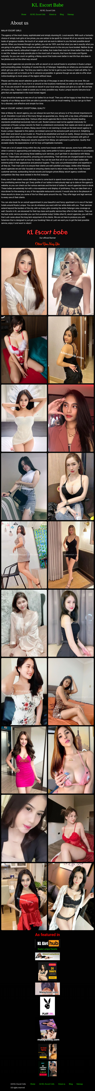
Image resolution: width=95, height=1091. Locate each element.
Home (23, 14)
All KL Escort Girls (37, 14)
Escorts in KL (11, 211)
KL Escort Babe (47, 5)
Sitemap (70, 14)
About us (52, 14)
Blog (62, 14)
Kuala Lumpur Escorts (47, 949)
